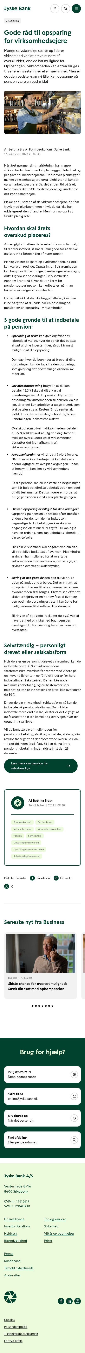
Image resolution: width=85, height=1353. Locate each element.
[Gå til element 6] (49, 1006)
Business (13, 21)
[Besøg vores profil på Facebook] (61, 1301)
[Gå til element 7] (52, 1006)
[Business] (6, 20)
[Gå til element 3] (39, 1006)
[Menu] (76, 8)
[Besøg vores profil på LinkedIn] (69, 1301)
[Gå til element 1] (32, 1006)
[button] (54, 8)
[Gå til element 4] (42, 1006)
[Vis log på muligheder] (54, 8)
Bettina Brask (17, 149)
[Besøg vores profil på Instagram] (77, 1301)
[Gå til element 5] (46, 1006)
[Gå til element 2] (36, 1006)
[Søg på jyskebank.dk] (65, 8)
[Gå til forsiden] (17, 9)
